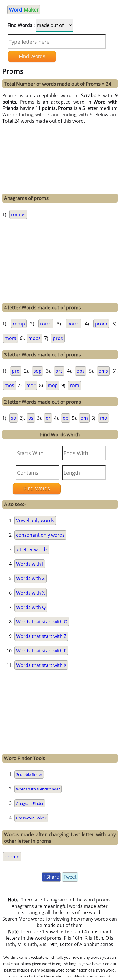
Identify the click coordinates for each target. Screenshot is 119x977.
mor (31, 385)
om (84, 418)
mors (10, 338)
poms (73, 324)
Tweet (70, 877)
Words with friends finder (38, 789)
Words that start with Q (41, 622)
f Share (51, 877)
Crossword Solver (31, 817)
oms (103, 371)
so (13, 418)
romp (19, 324)
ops (81, 371)
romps (18, 214)
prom (101, 324)
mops (34, 338)
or (48, 418)
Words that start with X (41, 665)
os (31, 418)
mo (103, 418)
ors (59, 371)
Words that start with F (41, 650)
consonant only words (40, 535)
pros (58, 338)
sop (38, 371)
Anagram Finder (30, 803)
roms (46, 324)
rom (74, 385)
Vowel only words (35, 520)
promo (12, 856)
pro (16, 371)
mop (53, 385)
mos (9, 385)
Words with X (30, 593)
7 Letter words (32, 549)
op (65, 418)
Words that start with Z (41, 636)
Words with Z (30, 578)
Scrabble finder (29, 774)
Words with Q (31, 607)
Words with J (29, 564)
